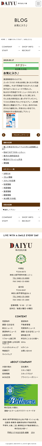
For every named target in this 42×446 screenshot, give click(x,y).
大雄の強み (6, 366)
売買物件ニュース (28, 328)
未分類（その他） (21, 69)
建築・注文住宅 (8, 324)
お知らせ (7, 173)
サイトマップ (7, 354)
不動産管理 (25, 324)
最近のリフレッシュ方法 (13, 159)
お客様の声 (6, 335)
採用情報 (6, 373)
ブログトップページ (21, 135)
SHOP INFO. (28, 47)
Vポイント (25, 347)
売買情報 (7, 187)
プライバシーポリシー (29, 377)
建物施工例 (25, 335)
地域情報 (7, 184)
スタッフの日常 (9, 180)
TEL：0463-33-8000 (21, 278)
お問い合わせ (26, 350)
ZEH (33, 432)
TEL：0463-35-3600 (21, 296)
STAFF (5, 51)
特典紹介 (6, 350)
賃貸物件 (24, 321)
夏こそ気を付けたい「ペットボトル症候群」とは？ (20, 148)
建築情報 (7, 195)
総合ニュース (7, 328)
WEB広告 (6, 377)
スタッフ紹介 (26, 370)
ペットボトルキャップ (10, 347)
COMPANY (7, 47)
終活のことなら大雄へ (30, 338)
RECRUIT (26, 51)
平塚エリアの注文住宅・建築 (18, 432)
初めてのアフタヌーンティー (14, 152)
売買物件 (6, 321)
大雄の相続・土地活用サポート (11, 343)
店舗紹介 (6, 370)
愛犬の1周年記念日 (11, 155)
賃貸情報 (7, 191)
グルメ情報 (8, 177)
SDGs (23, 342)
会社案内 (24, 366)
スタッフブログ (26, 373)
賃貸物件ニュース (9, 331)
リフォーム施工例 (9, 338)
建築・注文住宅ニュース (30, 331)
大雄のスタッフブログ (15, 39)
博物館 (6, 163)
